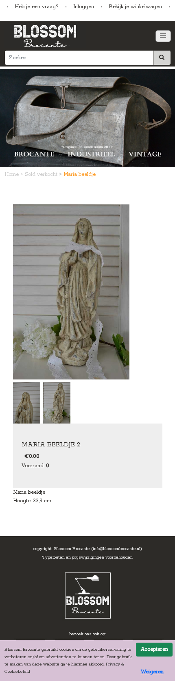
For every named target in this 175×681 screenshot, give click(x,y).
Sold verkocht (42, 174)
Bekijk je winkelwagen (135, 7)
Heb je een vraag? (37, 7)
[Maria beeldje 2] (71, 291)
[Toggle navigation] (163, 36)
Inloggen (83, 7)
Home (12, 174)
